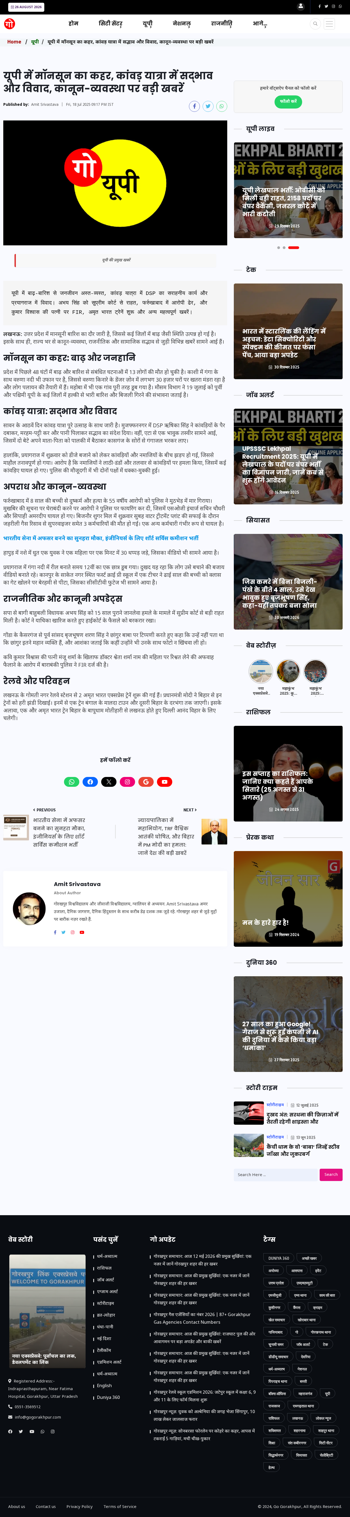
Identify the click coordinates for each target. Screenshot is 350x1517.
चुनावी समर (276, 1344)
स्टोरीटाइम (105, 1304)
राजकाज (274, 1406)
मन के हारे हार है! (265, 923)
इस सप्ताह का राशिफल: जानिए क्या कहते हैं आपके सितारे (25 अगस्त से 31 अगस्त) (277, 786)
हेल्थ (272, 1467)
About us (16, 1507)
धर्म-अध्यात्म (107, 1257)
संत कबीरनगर (297, 1442)
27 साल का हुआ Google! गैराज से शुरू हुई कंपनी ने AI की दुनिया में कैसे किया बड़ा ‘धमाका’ (280, 1036)
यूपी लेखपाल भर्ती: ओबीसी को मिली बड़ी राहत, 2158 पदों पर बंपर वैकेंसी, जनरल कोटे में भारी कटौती (283, 202)
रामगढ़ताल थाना (303, 1406)
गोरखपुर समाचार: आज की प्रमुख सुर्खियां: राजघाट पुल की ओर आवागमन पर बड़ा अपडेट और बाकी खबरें (204, 1338)
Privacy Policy (79, 1507)
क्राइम (317, 1307)
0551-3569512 (27, 1407)
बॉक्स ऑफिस (277, 1393)
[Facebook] (57, 933)
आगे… (260, 23)
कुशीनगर (274, 1307)
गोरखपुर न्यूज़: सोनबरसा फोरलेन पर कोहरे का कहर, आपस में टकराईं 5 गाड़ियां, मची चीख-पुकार (204, 1435)
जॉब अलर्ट (105, 1280)
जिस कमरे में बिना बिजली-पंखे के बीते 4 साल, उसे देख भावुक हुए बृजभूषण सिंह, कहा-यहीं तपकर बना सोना (279, 594)
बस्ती (303, 1381)
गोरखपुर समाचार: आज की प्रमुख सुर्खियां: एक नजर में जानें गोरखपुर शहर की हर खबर (201, 1280)
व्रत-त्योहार (106, 1316)
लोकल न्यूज (323, 1418)
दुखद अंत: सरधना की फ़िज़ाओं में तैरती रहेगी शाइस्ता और (303, 1118)
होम (73, 23)
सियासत (301, 1455)
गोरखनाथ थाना (321, 1332)
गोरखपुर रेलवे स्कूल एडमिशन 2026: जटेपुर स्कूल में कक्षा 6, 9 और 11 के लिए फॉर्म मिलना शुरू (205, 1396)
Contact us (46, 1507)
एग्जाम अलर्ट (107, 1292)
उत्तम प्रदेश (276, 1283)
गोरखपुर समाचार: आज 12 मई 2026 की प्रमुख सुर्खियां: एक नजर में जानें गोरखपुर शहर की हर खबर (203, 1260)
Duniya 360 (108, 1398)
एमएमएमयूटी (305, 1283)
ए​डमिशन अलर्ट (109, 1363)
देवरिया (305, 1356)
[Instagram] (74, 933)
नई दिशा (104, 1339)
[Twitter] (66, 933)
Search (331, 1174)
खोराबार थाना (307, 1319)
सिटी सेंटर (110, 23)
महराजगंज (305, 1393)
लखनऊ (297, 1418)
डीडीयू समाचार (278, 1356)
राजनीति (221, 23)
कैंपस (296, 1307)
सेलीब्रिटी (326, 1455)
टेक (325, 1344)
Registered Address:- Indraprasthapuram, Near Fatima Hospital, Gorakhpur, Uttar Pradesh (43, 1389)
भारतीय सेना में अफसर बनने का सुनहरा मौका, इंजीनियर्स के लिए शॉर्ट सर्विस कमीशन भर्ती (101, 538)
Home (14, 42)
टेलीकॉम (104, 1351)
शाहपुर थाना (326, 1430)
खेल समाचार (277, 1319)
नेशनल (182, 23)
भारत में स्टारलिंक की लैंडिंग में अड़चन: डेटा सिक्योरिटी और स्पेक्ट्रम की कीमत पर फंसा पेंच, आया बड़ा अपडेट (284, 343)
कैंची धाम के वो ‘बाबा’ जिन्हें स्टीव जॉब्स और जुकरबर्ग (303, 1151)
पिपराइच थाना (278, 1381)
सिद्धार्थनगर (276, 1455)
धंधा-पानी (105, 1327)
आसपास (296, 1270)
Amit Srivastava (45, 105)
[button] (278, 247)
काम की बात (327, 1295)
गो (296, 1332)
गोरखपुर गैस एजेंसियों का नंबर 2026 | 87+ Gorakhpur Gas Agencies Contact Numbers (202, 1319)
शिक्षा (272, 1442)
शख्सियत (275, 1430)
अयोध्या (274, 1270)
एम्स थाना (300, 1295)
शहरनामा (299, 1430)
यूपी (148, 23)
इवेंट (318, 1270)
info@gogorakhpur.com (37, 1417)
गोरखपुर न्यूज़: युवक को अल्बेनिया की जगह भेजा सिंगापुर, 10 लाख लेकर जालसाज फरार (204, 1416)
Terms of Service (119, 1507)
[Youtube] (84, 933)
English (104, 1386)
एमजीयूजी (275, 1295)
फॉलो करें (288, 102)
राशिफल (104, 1269)
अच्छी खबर (309, 1258)
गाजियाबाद (275, 1332)
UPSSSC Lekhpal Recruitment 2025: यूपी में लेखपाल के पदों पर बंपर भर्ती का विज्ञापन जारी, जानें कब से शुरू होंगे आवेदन (282, 464)
